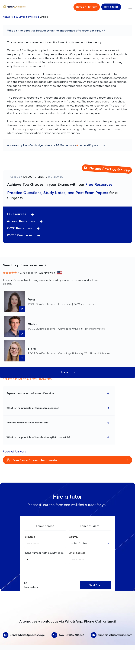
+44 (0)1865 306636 (71, 635)
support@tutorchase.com (115, 635)
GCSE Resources (19, 228)
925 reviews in (47, 272)
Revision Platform (86, 6)
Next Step (95, 585)
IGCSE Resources (20, 235)
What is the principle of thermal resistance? (33, 408)
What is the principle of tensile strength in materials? (38, 437)
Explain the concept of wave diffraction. (30, 393)
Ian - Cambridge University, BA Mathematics (49, 145)
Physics (32, 16)
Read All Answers (14, 451)
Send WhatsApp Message (27, 635)
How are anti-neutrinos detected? (27, 422)
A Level (20, 16)
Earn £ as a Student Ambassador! (36, 460)
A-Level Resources (21, 221)
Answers (8, 16)
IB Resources (16, 214)
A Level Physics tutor (92, 145)
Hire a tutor (111, 6)
